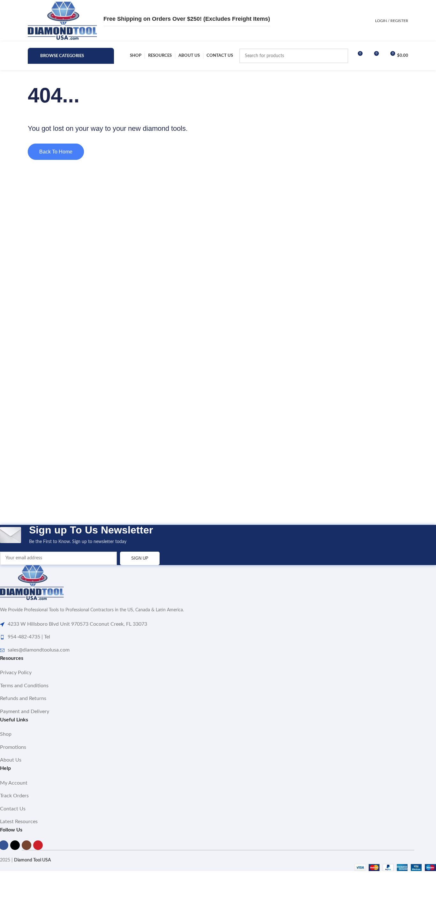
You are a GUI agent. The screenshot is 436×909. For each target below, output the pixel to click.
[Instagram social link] (26, 845)
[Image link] (32, 582)
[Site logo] (62, 21)
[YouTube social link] (38, 845)
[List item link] (218, 673)
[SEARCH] (341, 55)
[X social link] (15, 845)
